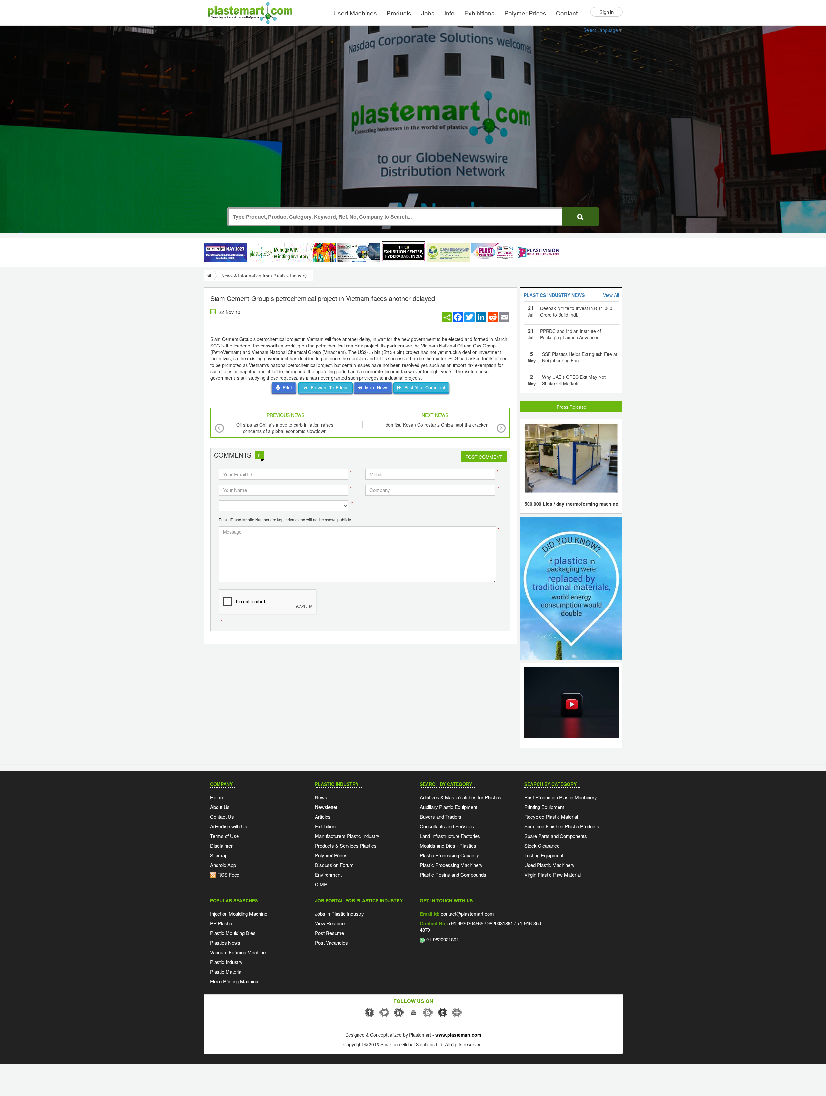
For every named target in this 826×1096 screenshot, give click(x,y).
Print (286, 387)
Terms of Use (224, 835)
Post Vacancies (331, 942)
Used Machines (355, 12)
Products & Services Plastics (346, 845)
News (321, 797)
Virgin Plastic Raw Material (552, 874)
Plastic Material (226, 971)
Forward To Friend (328, 387)
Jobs (428, 12)
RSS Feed (227, 874)
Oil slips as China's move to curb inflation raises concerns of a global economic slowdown (284, 427)
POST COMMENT (483, 457)
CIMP (321, 884)
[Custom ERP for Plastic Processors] (292, 252)
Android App (223, 864)
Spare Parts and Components (555, 835)
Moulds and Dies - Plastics (448, 845)
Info (449, 12)
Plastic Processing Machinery (451, 864)
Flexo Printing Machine (234, 981)
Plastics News (225, 942)
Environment (328, 874)
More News (375, 387)
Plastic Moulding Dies (233, 933)
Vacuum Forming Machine (238, 952)
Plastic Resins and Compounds (453, 874)
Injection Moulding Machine (238, 913)
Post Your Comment (423, 387)
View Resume (330, 923)
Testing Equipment (543, 855)
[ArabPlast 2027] (358, 252)
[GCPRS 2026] (448, 252)
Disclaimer (221, 845)
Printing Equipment (544, 806)
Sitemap (218, 855)
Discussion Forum (334, 864)
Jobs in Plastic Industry (339, 913)
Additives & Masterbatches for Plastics (460, 797)
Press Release (571, 407)
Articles (323, 816)
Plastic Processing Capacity (449, 855)
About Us (220, 806)
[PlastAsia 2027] (225, 252)
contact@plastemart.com (466, 913)
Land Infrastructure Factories (450, 835)
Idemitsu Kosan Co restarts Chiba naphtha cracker (436, 424)
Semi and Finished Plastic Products (561, 826)
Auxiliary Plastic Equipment (448, 806)
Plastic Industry (226, 962)
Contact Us (222, 816)
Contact (567, 12)
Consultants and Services (447, 826)
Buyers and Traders (440, 816)
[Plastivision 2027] (538, 252)
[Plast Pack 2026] (493, 252)
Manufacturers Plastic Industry (347, 835)
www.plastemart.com (458, 1034)
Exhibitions (479, 12)
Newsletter (326, 806)
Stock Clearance (541, 845)
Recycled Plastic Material (551, 816)
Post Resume (329, 933)
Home (216, 797)
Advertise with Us (228, 826)
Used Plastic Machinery (549, 864)
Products (399, 12)
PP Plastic (221, 923)
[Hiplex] (403, 251)
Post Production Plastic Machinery (560, 797)
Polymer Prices (525, 12)
